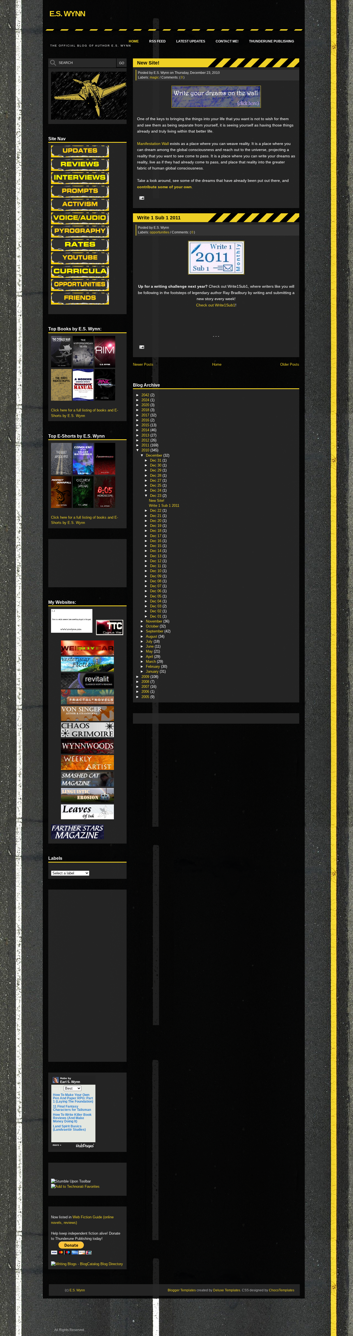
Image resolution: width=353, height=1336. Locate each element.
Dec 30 (156, 465)
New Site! (148, 63)
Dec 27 (156, 480)
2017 (145, 415)
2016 (145, 420)
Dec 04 (156, 601)
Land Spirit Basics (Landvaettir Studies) (69, 1128)
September (155, 631)
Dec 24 (156, 490)
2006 (145, 691)
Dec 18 (156, 531)
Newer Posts (143, 364)
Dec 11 (156, 566)
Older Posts (289, 364)
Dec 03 (156, 606)
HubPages (85, 1146)
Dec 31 (156, 460)
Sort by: (58, 1088)
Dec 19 (156, 526)
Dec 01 (156, 616)
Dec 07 (156, 586)
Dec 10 (156, 571)
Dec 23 (156, 496)
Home (134, 41)
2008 (145, 682)
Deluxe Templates (226, 1290)
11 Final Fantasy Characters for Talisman (72, 1108)
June (150, 646)
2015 (145, 425)
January (153, 671)
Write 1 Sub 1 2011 (159, 217)
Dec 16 (156, 541)
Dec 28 (156, 475)
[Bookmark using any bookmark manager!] (68, 1172)
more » (57, 1145)
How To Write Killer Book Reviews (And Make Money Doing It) (72, 1118)
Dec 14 (156, 551)
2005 (145, 697)
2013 (145, 435)
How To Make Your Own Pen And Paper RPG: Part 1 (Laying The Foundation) (73, 1098)
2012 (145, 440)
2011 (145, 445)
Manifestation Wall (153, 143)
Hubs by (70, 1080)
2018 (145, 410)
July (150, 641)
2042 (145, 395)
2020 (145, 405)
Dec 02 (156, 611)
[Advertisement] (236, 718)
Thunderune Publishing (271, 41)
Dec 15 (156, 546)
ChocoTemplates (281, 1290)
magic (154, 77)
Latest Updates (190, 41)
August (152, 636)
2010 (145, 450)
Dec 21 (156, 516)
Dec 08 (156, 581)
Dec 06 (156, 591)
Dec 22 (156, 510)
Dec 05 (156, 596)
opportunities (159, 232)
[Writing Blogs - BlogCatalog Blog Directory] (87, 1264)
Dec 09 (156, 576)
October (153, 626)
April (150, 656)
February (153, 666)
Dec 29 (156, 470)
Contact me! (227, 41)
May (150, 651)
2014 (145, 430)
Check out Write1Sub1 (215, 305)
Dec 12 (156, 561)
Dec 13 (156, 556)
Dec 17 (156, 536)
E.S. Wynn (67, 13)
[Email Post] (141, 198)
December (154, 455)
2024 (145, 400)
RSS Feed (157, 41)
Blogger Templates (182, 1290)
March (151, 661)
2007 (145, 687)
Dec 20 (156, 521)
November (154, 621)
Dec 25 (156, 485)
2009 (145, 677)
